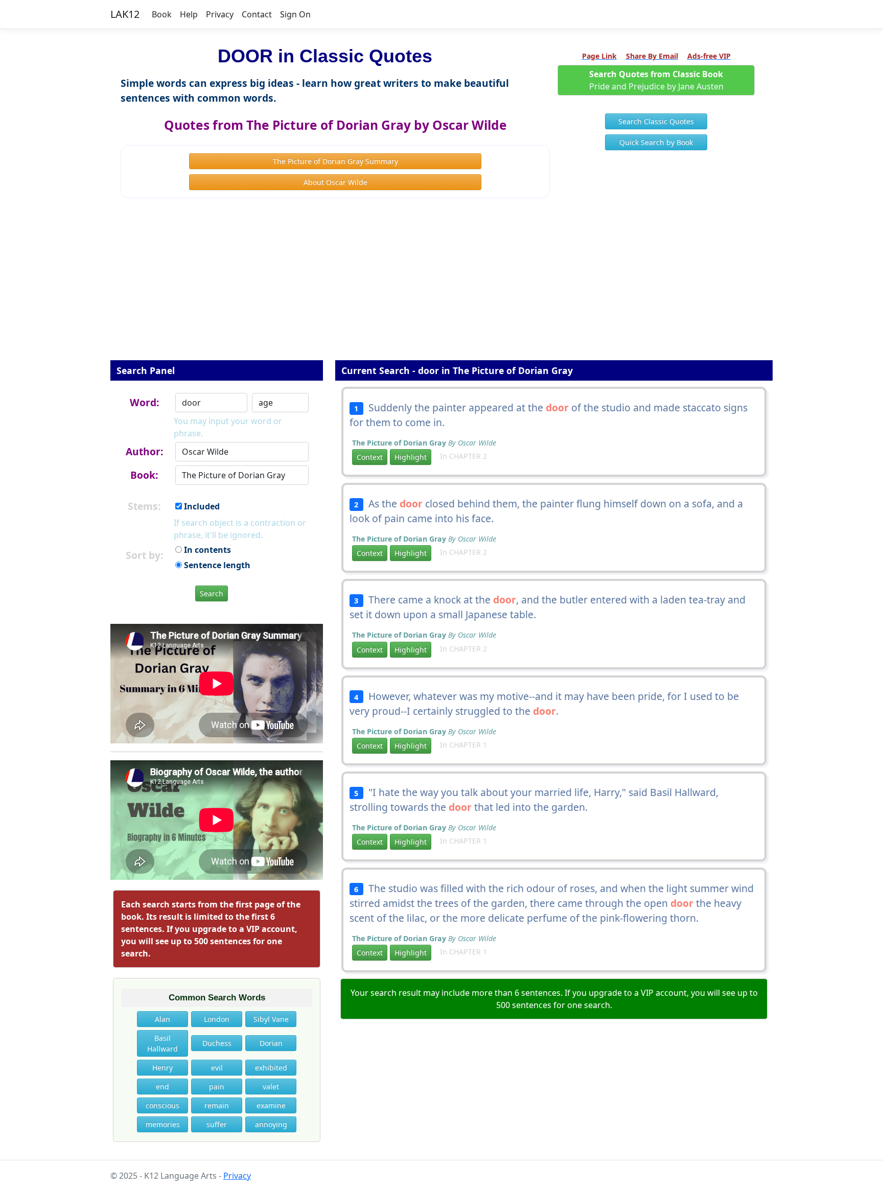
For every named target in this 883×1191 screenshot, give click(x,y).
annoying (271, 1124)
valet (271, 1086)
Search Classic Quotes (656, 121)
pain (216, 1086)
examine (271, 1105)
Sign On (295, 14)
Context (370, 457)
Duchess (216, 1043)
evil (217, 1067)
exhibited (271, 1067)
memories (163, 1124)
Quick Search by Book (656, 142)
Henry (162, 1067)
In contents (206, 549)
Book (162, 14)
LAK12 (125, 14)
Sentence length (216, 565)
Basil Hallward (162, 1043)
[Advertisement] (441, 286)
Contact (257, 14)
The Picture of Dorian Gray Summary (335, 161)
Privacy (220, 14)
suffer (216, 1124)
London (216, 1019)
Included (201, 506)
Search (211, 593)
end (162, 1086)
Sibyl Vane (271, 1019)
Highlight (410, 457)
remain (216, 1105)
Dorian (271, 1043)
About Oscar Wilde (335, 182)
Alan (162, 1019)
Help (189, 14)
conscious (162, 1105)
